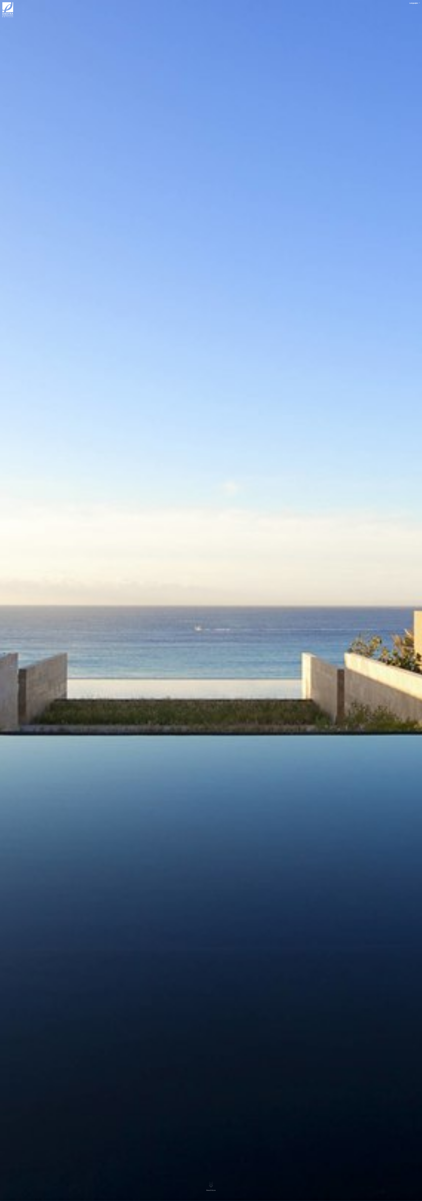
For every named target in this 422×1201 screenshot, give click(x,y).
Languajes (413, 3)
